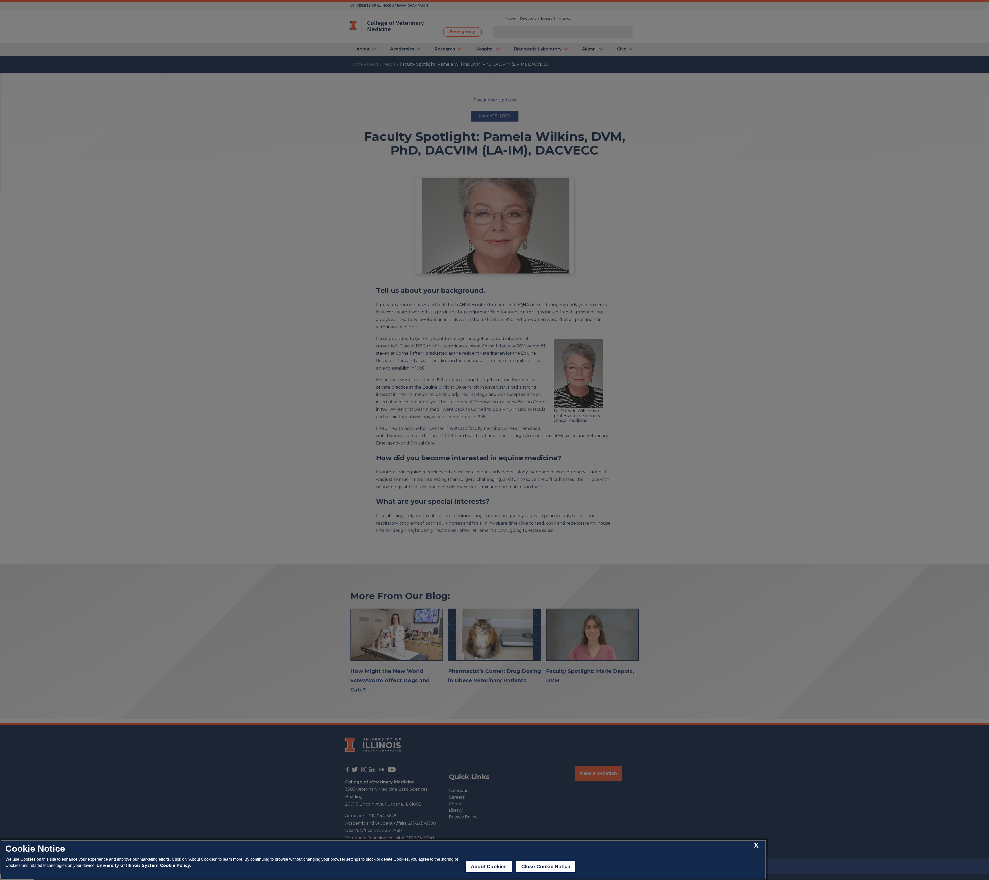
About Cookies (489, 866)
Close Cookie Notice (545, 866)
